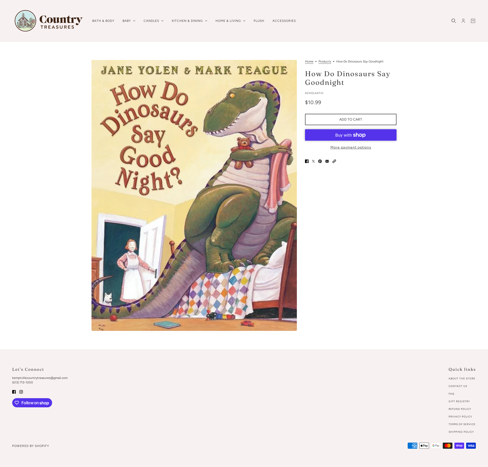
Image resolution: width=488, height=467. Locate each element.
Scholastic (314, 93)
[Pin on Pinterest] (320, 161)
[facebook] (14, 391)
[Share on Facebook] (307, 161)
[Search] (453, 21)
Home (309, 61)
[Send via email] (327, 161)
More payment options (350, 147)
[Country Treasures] (48, 21)
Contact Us (458, 386)
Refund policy (460, 409)
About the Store (462, 378)
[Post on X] (313, 161)
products (324, 61)
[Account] (463, 21)
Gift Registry (459, 401)
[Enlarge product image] (194, 195)
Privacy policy (460, 416)
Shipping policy (461, 431)
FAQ (451, 393)
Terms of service (462, 424)
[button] (334, 161)
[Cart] (473, 21)
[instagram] (21, 391)
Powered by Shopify (30, 446)
